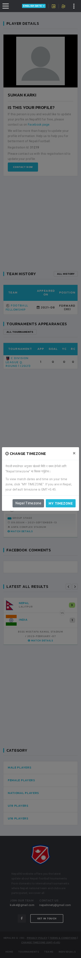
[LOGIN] (53, 6)
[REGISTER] (64, 6)
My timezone (61, 503)
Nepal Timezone (28, 503)
